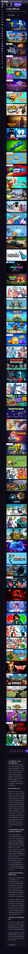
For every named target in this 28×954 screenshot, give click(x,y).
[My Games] (6, 4)
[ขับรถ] (2, 38)
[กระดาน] (2, 31)
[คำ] (2, 43)
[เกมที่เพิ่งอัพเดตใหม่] (2, 17)
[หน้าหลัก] (2, 7)
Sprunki (17, 928)
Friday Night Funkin (18, 929)
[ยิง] (2, 53)
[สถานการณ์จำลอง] (2, 58)
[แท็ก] (2, 67)
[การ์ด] (2, 33)
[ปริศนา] (2, 48)
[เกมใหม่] (2, 12)
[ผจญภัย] (2, 51)
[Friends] (2, 4)
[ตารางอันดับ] (2, 24)
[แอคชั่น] (2, 63)
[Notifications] (11, 4)
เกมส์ (7, 6)
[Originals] (2, 19)
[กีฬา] (2, 36)
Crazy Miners (12, 815)
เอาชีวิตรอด (17, 6)
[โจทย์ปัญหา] (2, 46)
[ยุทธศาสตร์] (2, 56)
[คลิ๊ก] (2, 41)
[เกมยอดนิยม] (2, 14)
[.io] (2, 28)
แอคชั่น (11, 6)
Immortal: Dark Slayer (15, 859)
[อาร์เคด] (2, 61)
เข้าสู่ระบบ (17, 4)
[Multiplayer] (2, 22)
